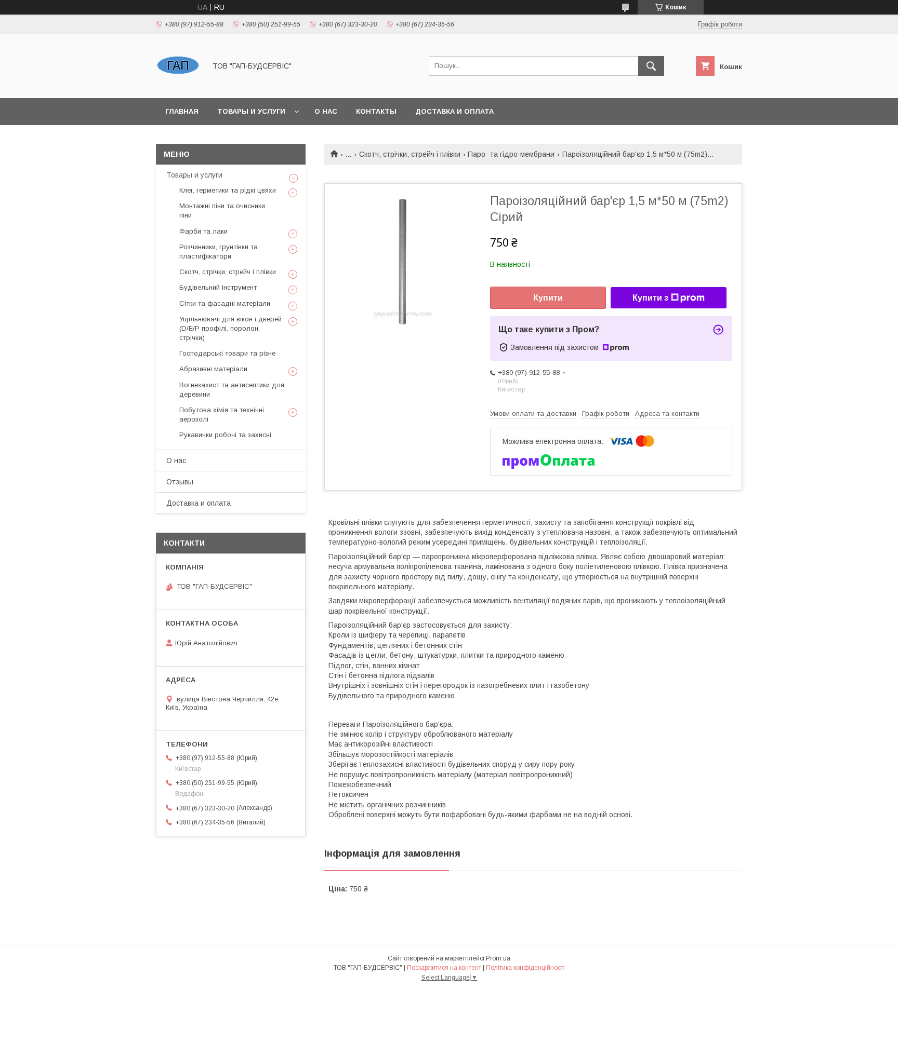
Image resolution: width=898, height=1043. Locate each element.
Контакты (376, 111)
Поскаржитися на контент (444, 967)
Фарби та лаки (203, 231)
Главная (182, 111)
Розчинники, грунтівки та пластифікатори (218, 251)
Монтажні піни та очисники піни (222, 210)
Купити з (650, 297)
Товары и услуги (251, 111)
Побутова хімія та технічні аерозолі (221, 414)
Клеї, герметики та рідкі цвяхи (227, 190)
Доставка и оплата (454, 111)
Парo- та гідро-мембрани (511, 154)
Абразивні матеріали (213, 369)
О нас (325, 111)
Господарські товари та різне (227, 353)
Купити (548, 297)
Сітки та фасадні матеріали (224, 303)
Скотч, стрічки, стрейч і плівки (409, 154)
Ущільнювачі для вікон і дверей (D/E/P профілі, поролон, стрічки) (230, 328)
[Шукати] (651, 66)
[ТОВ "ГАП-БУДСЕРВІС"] (178, 84)
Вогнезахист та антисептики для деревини (231, 389)
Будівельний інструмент (218, 287)
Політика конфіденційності (525, 967)
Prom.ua (498, 958)
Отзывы (179, 482)
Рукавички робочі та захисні (225, 435)
